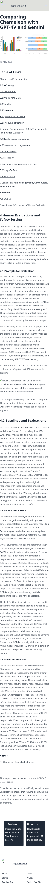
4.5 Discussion (7, 157)
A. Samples (5, 198)
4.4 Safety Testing (8, 151)
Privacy (30, 878)
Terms (29, 873)
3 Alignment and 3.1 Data (12, 116)
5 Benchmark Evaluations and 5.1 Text (18, 164)
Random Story (8, 882)
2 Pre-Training (7, 85)
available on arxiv (21, 778)
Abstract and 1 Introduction (13, 79)
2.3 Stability (5, 104)
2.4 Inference (6, 110)
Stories (5, 878)
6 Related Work (7, 176)
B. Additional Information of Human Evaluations (23, 205)
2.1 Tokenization (8, 91)
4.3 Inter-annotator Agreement (15, 145)
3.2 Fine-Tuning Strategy (12, 122)
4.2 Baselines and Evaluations (14, 139)
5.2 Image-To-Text (8, 170)
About (4, 873)
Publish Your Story (35, 882)
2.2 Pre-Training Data (10, 97)
